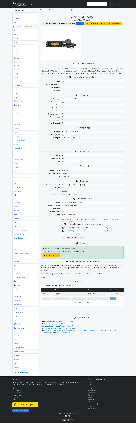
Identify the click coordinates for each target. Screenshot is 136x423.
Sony (15, 316)
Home (43, 10)
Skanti (16, 308)
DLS (15, 89)
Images (90, 397)
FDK (15, 120)
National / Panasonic (20, 230)
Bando (16, 54)
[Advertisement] (103, 44)
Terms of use (16, 397)
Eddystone (17, 105)
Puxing (16, 246)
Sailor (16, 281)
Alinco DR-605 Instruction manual (75, 228)
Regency (17, 261)
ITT (15, 175)
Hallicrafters (18, 148)
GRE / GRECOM (19, 140)
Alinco (16, 38)
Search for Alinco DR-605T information (59, 324)
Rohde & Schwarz (20, 277)
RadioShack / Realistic (21, 253)
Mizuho (16, 226)
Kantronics (17, 191)
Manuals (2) (53, 23)
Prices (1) (72, 23)
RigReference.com (73, 413)
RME (15, 269)
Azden (16, 50)
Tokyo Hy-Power (19, 343)
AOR (15, 42)
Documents (92, 393)
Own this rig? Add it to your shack (112, 23)
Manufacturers (53, 10)
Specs (46, 23)
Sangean (17, 285)
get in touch (63, 384)
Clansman (17, 70)
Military (16, 218)
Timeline (91, 399)
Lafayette (17, 203)
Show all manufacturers (21, 373)
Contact (14, 399)
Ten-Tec (16, 340)
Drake (16, 97)
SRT (15, 320)
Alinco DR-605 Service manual (74, 231)
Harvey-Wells (18, 160)
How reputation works (19, 393)
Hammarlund (18, 152)
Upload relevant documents (74, 237)
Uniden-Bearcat (19, 347)
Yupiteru (16, 367)
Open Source (18, 238)
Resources (91, 408)
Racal (16, 250)
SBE (15, 293)
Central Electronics (20, 66)
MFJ (15, 214)
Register (120, 4)
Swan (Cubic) (18, 336)
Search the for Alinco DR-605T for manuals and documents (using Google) (80, 330)
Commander (18, 85)
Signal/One (18, 304)
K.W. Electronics (19, 187)
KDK (15, 195)
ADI (15, 30)
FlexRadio (17, 124)
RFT (15, 265)
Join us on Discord (22, 410)
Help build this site (18, 390)
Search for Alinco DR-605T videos (58, 321)
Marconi (16, 210)
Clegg (16, 73)
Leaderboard (92, 404)
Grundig (16, 144)
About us (15, 388)
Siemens (17, 300)
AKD (15, 34)
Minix (15, 222)
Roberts (16, 273)
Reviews (90, 395)
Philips (16, 242)
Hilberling (17, 167)
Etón (15, 117)
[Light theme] (68, 420)
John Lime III (114, 294)
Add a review (93, 23)
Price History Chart (83, 281)
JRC (15, 183)
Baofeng (17, 58)
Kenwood (17, 18)
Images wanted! (17, 395)
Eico (15, 109)
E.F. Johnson (18, 101)
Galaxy (16, 128)
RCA (15, 257)
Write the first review (52, 255)
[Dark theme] (72, 420)
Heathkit (16, 163)
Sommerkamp (18, 312)
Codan (16, 77)
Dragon (16, 93)
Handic (16, 156)
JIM (15, 179)
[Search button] (109, 4)
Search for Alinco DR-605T (58, 326)
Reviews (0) (63, 23)
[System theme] (64, 420)
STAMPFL (17, 324)
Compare (80, 23)
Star (15, 332)
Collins (16, 81)
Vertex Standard (19, 351)
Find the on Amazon (56, 333)
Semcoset (17, 297)
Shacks (90, 402)
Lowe (16, 207)
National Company (20, 234)
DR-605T (70, 10)
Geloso (16, 132)
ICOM (16, 14)
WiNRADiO (17, 355)
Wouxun (17, 359)
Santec (16, 289)
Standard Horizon (19, 328)
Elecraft (16, 113)
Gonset (16, 136)
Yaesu (16, 22)
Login (114, 4)
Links (89, 406)
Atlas (15, 46)
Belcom (16, 62)
